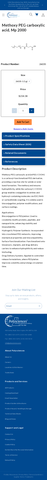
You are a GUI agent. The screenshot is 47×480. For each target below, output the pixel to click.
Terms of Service (11, 455)
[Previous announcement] (4, 5)
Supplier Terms (19, 477)
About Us (8, 357)
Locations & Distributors (14, 367)
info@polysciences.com (13, 343)
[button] (3, 15)
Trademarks (29, 477)
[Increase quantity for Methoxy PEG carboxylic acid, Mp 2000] (31, 110)
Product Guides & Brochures (15, 403)
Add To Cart (23, 122)
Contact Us (9, 434)
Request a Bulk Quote (24, 129)
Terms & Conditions (35, 474)
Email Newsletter (11, 398)
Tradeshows (9, 372)
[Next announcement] (42, 5)
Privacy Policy (10, 439)
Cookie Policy (10, 444)
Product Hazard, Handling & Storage (18, 409)
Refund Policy (10, 460)
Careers (8, 362)
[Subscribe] (39, 306)
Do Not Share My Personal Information (19, 450)
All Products (9, 388)
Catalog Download (11, 393)
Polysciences (13, 474)
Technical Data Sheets (13, 414)
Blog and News (10, 419)
